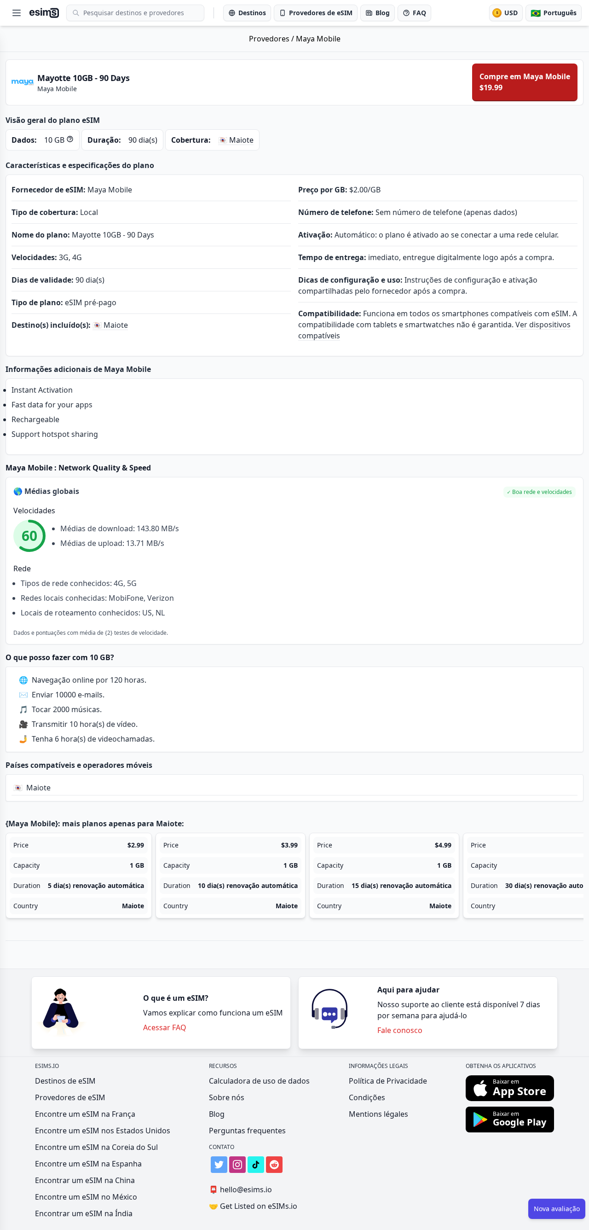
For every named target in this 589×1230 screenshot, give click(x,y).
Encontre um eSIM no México (86, 1197)
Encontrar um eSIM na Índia (84, 1213)
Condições (367, 1097)
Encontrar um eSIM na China (85, 1180)
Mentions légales (378, 1114)
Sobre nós (226, 1097)
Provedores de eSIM (70, 1097)
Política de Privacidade (388, 1081)
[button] (539, 492)
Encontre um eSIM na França (85, 1114)
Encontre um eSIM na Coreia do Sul (96, 1147)
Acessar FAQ (164, 1027)
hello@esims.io (240, 1189)
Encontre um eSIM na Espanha (88, 1164)
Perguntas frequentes (247, 1131)
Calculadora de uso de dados (259, 1081)
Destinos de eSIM (65, 1081)
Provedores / (272, 39)
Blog (217, 1114)
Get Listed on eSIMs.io (253, 1206)
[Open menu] (16, 13)
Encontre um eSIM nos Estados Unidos (102, 1131)
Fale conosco (399, 1030)
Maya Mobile (318, 39)
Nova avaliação (557, 1208)
